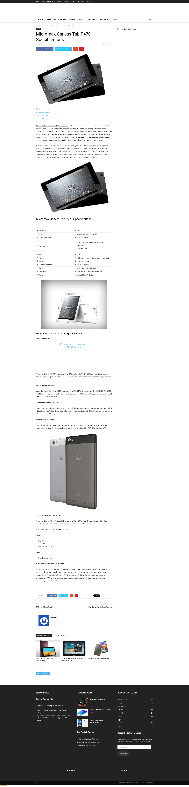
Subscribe (123, 753)
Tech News (121, 713)
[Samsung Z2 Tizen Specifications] (82, 712)
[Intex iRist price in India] (82, 702)
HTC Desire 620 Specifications (87, 739)
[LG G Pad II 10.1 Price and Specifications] (48, 648)
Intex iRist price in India (97, 699)
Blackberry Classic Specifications (100, 607)
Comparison (80, 1)
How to (38, 1)
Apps (43, 1)
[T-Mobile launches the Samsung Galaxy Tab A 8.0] (74, 648)
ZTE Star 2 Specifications (45, 607)
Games (88, 1)
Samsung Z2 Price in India (54, 706)
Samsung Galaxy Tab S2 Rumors (98, 658)
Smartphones (51, 1)
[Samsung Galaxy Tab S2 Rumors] (100, 648)
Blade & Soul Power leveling (46, 711)
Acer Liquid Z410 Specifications (88, 742)
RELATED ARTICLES (44, 636)
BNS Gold (40, 706)
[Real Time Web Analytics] (4, 786)
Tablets (66, 1)
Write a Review (139, 783)
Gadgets (72, 1)
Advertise (130, 783)
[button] (150, 19)
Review (59, 1)
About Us (122, 783)
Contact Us (149, 783)
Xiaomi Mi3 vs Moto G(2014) (87, 746)
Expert (40, 44)
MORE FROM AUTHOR (61, 636)
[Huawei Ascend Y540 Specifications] (82, 723)
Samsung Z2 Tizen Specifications (100, 710)
